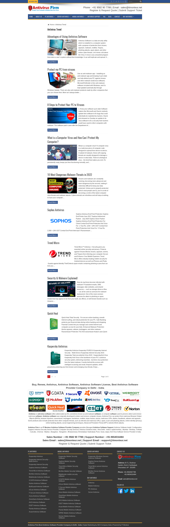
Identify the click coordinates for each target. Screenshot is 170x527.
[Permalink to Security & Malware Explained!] (61, 296)
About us (39, 16)
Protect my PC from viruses (61, 69)
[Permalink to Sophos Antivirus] (60, 228)
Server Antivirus (63, 16)
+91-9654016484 (130, 474)
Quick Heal (52, 313)
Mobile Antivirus (78, 16)
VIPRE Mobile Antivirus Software (70, 513)
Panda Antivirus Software (38, 508)
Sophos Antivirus (55, 210)
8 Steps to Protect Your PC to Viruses (65, 105)
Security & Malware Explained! (62, 278)
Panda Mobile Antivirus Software (70, 510)
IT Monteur (125, 525)
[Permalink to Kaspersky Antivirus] (55, 364)
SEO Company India (104, 525)
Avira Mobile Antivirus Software (69, 492)
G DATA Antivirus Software (38, 480)
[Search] (140, 1)
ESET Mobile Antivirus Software (70, 503)
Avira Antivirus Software (37, 496)
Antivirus (91, 483)
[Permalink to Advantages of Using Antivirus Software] (62, 55)
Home (31, 16)
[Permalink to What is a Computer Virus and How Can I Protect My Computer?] (62, 160)
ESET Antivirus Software (37, 505)
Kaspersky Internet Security (38, 464)
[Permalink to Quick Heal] (53, 331)
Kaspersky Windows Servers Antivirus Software (98, 457)
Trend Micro (53, 243)
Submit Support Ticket (130, 10)
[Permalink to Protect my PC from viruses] (61, 88)
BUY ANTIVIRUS (127, 16)
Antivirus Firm (33, 525)
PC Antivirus (49, 16)
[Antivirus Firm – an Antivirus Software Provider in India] (43, 9)
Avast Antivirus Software (37, 512)
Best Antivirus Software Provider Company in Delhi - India (60, 525)
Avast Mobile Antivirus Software (70, 506)
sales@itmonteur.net (130, 479)
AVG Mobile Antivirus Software (69, 500)
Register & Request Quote (103, 10)
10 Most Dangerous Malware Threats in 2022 (69, 175)
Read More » (52, 62)
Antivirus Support (93, 16)
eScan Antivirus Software (37, 490)
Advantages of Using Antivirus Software (67, 36)
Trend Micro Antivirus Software (39, 471)
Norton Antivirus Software (38, 483)
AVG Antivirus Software (37, 502)
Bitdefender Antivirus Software (39, 477)
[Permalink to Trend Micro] (60, 261)
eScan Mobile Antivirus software (70, 484)
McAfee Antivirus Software (38, 474)
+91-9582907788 (130, 472)
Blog (109, 16)
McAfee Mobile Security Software (70, 471)
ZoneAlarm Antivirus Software (39, 499)
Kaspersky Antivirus (57, 346)
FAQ (104, 16)
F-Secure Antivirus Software (38, 493)
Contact (117, 16)
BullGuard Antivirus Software (39, 486)
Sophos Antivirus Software (38, 467)
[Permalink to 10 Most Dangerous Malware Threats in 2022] (62, 193)
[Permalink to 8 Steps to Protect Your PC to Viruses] (62, 123)
